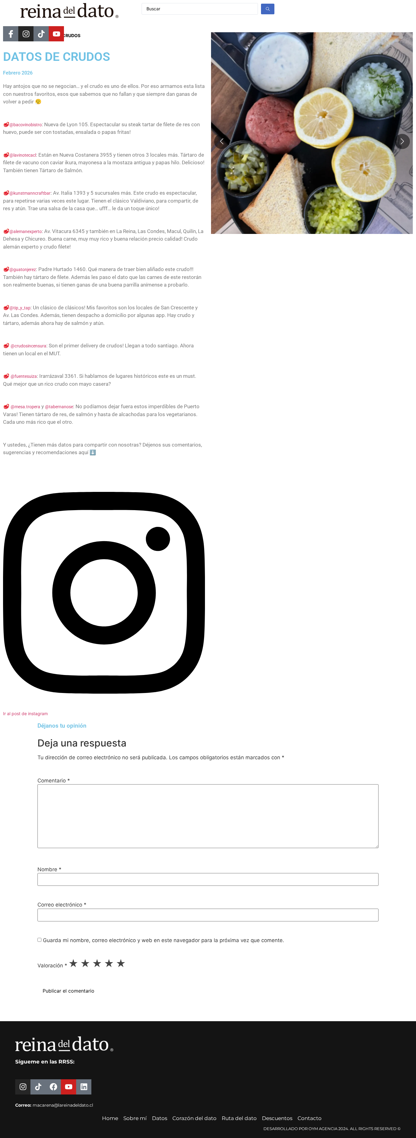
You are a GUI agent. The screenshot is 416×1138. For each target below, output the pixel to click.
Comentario (53, 780)
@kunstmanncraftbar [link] (30, 193)
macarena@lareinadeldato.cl (63, 1105)
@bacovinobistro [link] (25, 124)
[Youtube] (56, 33)
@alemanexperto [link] (25, 231)
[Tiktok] (41, 33)
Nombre (49, 869)
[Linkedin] (83, 1086)
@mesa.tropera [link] (25, 406)
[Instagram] (25, 33)
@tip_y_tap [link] (19, 307)
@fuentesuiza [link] (24, 376)
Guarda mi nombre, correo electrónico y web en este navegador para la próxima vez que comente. (163, 940)
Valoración (52, 965)
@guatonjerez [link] (22, 269)
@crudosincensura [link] (28, 345)
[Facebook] (53, 1086)
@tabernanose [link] (59, 406)
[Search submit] (267, 9)
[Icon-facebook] (10, 33)
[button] (402, 141)
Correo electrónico (61, 904)
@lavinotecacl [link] (22, 155)
